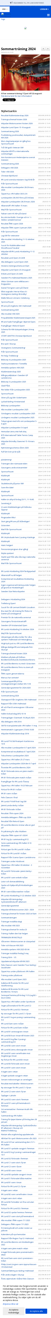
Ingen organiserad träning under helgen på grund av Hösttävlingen (18, 586)
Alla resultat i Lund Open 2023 (13, 979)
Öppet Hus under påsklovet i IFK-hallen (18, 971)
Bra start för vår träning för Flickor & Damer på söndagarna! (16, 612)
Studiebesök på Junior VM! (12, 483)
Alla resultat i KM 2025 (10, 314)
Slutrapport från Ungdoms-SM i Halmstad (18, 699)
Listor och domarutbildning (12, 881)
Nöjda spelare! (7, 553)
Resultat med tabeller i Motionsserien (17, 1083)
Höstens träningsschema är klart (15, 266)
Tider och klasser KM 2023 (12, 945)
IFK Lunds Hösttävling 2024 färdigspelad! (18, 571)
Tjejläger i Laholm (8, 1095)
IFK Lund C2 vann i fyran (11, 1166)
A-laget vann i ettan (9, 1071)
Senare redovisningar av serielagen (16, 1079)
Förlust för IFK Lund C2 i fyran (13, 1186)
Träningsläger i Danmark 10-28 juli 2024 (17, 717)
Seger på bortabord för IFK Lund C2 (16, 1005)
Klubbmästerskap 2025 (11, 371)
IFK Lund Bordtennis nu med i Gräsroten (18, 663)
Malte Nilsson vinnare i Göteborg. (15, 298)
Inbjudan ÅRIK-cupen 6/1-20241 (14, 835)
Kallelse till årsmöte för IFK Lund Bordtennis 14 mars (14, 990)
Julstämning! (6, 459)
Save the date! (7, 487)
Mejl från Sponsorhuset (11, 209)
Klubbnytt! (5, 475)
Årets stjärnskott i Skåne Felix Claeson (17, 1278)
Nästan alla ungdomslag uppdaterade (17, 1134)
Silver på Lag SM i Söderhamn (14, 397)
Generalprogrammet (10, 905)
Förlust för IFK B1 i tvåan (11, 789)
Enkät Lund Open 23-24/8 (12, 273)
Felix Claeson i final (9, 797)
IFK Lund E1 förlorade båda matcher (16, 1178)
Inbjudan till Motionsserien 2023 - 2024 (17, 909)
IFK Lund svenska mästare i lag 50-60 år (18, 179)
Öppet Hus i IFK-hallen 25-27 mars (15, 759)
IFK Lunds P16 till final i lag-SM (13, 801)
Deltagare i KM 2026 (9, 167)
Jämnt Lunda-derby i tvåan (12, 805)
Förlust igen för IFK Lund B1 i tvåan (15, 849)
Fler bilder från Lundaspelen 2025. (15, 389)
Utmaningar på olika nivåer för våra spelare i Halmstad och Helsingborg (16, 638)
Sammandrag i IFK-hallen (11, 1115)
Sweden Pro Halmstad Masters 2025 (16, 277)
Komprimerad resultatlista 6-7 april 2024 (18, 751)
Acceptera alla (36, 1311)
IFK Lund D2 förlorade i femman (14, 1158)
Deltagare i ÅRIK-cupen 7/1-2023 (14, 1224)
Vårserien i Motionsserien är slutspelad (18, 941)
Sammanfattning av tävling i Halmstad (17, 1270)
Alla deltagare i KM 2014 (11, 721)
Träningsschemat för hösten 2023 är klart (18, 913)
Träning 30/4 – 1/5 (8, 957)
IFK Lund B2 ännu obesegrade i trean (17, 1049)
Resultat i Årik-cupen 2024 (12, 813)
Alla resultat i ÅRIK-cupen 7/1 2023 (15, 1220)
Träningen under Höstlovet (12, 861)
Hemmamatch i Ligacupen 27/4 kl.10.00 (17, 729)
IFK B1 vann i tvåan (9, 793)
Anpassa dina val (10, 1304)
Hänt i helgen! (7, 545)
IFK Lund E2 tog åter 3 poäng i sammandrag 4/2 (13, 1040)
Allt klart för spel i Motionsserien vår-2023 (19, 1138)
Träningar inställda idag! (11, 921)
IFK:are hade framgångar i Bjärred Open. (18, 321)
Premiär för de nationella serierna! (16, 617)
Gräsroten (5, 525)
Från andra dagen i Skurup (12, 1274)
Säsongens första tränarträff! (13, 621)
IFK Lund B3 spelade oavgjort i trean (16, 1174)
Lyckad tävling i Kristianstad (13, 401)
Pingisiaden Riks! (8, 517)
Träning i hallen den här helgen (14, 933)
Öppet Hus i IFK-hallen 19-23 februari (16, 785)
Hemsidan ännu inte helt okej (13, 431)
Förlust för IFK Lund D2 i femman (15, 1009)
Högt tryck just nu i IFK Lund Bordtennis (17, 643)
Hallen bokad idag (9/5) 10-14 (13, 713)
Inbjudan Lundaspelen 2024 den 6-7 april (18, 763)
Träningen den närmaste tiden (14, 463)
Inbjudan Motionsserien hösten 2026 (17, 123)
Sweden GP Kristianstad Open (14, 625)
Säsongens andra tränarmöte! (14, 467)
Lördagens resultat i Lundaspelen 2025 (17, 417)
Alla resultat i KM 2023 (10, 925)
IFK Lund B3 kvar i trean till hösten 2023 (17, 1035)
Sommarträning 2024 (18, 49)
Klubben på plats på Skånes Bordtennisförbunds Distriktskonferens (18, 658)
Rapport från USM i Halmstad (13, 703)
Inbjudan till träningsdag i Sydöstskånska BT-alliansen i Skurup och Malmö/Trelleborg (18, 1128)
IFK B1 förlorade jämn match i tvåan (16, 777)
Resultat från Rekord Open (12, 821)
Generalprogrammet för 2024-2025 (16, 687)
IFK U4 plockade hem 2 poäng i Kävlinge (18, 537)
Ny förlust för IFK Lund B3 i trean (14, 1059)
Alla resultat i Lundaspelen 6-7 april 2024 (18, 747)
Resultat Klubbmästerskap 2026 (14, 115)
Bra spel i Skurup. (8, 343)
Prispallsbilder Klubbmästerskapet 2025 (18, 318)
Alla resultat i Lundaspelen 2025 (14, 409)
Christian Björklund (9, 175)
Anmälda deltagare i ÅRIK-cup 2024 (16, 817)
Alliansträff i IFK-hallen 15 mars (14, 205)
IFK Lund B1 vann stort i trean (13, 1067)
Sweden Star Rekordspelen (13, 591)
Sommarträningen (9, 917)
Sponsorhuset (7, 302)
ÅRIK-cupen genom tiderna (12, 673)
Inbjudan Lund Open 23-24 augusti (15, 270)
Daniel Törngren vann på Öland (14, 288)
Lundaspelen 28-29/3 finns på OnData (17, 197)
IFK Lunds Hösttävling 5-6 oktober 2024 (17, 629)
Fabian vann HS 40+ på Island (13, 213)
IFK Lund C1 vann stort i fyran (13, 1162)
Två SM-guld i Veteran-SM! (12, 147)
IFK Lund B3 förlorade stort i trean (15, 1063)
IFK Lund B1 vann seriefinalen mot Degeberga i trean (15, 1054)
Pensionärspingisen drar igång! (14, 549)
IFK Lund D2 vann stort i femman (15, 1099)
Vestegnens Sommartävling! (13, 347)
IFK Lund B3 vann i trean (11, 1170)
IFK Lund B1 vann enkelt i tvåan (14, 877)
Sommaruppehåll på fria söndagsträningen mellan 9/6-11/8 (16, 682)
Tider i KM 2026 (7, 171)
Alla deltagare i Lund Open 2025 (14, 262)
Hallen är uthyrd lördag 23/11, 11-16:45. (17, 499)
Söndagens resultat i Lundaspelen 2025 (18, 413)
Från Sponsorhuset (9, 183)
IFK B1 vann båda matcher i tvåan (15, 891)
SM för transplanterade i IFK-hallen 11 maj (19, 725)
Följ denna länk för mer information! (16, 96)
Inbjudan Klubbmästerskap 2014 (15, 733)
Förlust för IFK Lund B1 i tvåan (13, 853)
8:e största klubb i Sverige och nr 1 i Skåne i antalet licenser (16, 218)
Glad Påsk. (5, 385)
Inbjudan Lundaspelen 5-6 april (14, 427)
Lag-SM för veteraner (10, 235)
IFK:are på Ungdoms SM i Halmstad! (16, 306)
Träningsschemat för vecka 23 (14, 929)
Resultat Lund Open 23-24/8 (13, 258)
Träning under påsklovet (11, 975)
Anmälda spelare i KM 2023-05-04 (15, 949)
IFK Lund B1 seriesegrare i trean (14, 1031)
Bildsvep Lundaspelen (10, 405)
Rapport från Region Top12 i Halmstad (17, 1238)
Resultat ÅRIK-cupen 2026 (12, 223)
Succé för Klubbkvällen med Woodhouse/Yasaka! (13, 246)
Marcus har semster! (10, 677)
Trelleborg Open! (8, 603)
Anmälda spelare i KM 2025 (12, 367)
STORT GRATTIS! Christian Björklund (16, 336)
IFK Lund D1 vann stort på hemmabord (17, 1216)
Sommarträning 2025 (10, 310)
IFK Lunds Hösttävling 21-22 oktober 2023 (18, 895)
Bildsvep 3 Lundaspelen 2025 (13, 381)
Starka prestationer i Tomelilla (14, 363)
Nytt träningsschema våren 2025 (15, 447)
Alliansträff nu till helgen (11, 575)
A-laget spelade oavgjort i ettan (14, 1075)
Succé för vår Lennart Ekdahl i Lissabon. (18, 607)
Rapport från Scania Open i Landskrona (18, 857)
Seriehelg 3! (6, 503)
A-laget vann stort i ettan (11, 1198)
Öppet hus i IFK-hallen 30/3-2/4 (14, 193)
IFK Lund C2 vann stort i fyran (13, 1091)
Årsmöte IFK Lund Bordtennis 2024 (15, 767)
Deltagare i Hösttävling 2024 (13, 599)
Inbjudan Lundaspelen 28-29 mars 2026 (18, 201)
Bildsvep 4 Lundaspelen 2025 (13, 359)
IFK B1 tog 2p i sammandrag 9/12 (15, 839)
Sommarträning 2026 (10, 131)
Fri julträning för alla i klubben (13, 831)
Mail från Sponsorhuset (11, 529)
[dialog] (25, 1299)
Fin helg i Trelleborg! (9, 355)
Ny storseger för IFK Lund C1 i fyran (16, 1013)
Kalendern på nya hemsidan (13, 1234)
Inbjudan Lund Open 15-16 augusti (15, 127)
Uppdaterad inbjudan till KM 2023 (15, 961)
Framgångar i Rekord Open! (13, 325)
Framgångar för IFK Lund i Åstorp (15, 781)
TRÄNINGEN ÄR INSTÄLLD (11, 937)
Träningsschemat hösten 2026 (14, 119)
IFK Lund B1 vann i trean (11, 1182)
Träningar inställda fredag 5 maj (14, 953)
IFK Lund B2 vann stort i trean (13, 1045)
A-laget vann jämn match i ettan (14, 1248)
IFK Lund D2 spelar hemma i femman (16, 1212)
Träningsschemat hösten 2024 (14, 653)
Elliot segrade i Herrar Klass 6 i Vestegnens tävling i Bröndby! (14, 292)
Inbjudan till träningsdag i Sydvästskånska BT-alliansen (13, 900)
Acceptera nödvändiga (13, 1311)
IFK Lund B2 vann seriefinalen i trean (16, 1194)
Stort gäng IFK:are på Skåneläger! (15, 521)
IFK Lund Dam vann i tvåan (12, 1023)
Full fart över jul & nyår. (11, 451)
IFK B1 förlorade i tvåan (11, 809)
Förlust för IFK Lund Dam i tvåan (14, 1027)
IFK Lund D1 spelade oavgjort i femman (17, 1148)
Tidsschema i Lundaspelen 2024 (14, 755)
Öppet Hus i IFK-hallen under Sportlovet (18, 1001)
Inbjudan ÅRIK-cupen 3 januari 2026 (16, 227)
